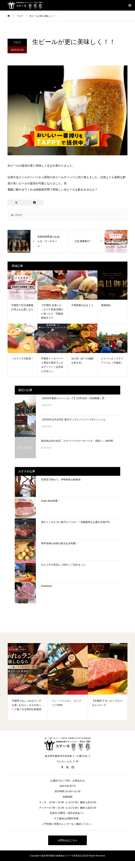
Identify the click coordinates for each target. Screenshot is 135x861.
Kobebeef (46, 585)
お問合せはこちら (67, 840)
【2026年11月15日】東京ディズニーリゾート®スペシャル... (74, 419)
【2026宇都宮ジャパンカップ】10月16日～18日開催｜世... (74, 398)
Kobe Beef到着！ (50, 500)
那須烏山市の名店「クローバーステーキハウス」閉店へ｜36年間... (78, 440)
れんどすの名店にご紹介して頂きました (63, 564)
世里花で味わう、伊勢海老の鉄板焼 (61, 479)
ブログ (17, 42)
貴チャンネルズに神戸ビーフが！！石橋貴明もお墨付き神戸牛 (75, 522)
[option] (28, 681)
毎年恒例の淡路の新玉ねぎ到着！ (59, 543)
